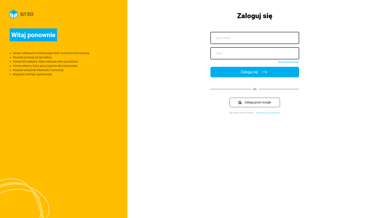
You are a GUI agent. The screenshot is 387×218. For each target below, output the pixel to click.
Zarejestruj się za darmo (268, 112)
